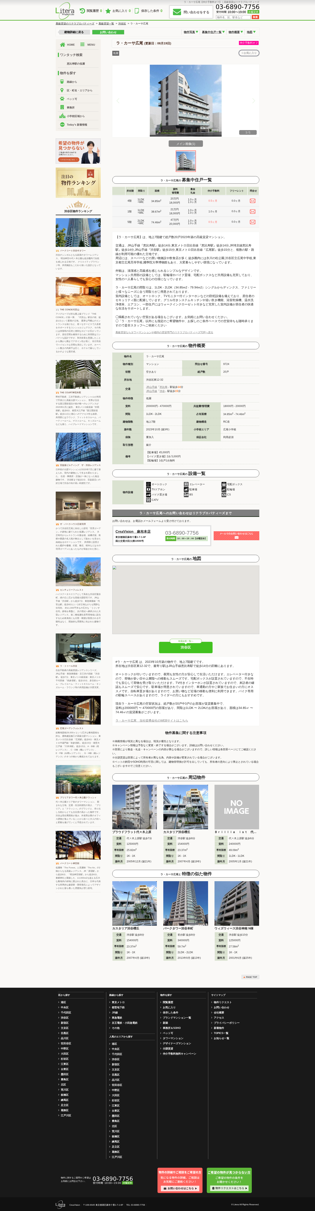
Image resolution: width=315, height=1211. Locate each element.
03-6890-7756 (182, 533)
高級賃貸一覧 (106, 23)
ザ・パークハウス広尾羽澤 (73, 524)
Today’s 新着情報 (77, 124)
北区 (63, 1084)
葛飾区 (65, 1110)
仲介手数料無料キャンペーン (179, 1053)
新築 (165, 1022)
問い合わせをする (196, 12)
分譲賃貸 (168, 1048)
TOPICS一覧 (221, 1033)
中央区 (65, 1007)
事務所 (71, 107)
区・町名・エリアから (80, 90)
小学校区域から (76, 116)
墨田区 (65, 1074)
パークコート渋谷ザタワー (73, 250)
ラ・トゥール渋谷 (68, 666)
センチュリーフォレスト (72, 590)
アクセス (219, 1017)
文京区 (65, 1027)
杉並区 (65, 1058)
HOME (71, 44)
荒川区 (65, 1089)
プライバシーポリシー (227, 1022)
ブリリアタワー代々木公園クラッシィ (78, 797)
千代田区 (66, 1012)
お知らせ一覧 (221, 1038)
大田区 (65, 1053)
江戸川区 (66, 1115)
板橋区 (65, 1094)
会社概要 (219, 1012)
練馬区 (65, 1099)
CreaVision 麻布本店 (133, 531)
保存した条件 (151, 11)
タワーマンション (173, 1038)
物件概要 (234, 32)
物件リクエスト (223, 1002)
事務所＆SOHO (172, 1027)
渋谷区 (122, 23)
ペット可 (72, 99)
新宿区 (65, 1022)
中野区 (65, 1048)
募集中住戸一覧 (212, 32)
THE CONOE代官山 (69, 309)
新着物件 (219, 1027)
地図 (249, 32)
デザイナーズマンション (177, 1043)
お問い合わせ (108, 32)
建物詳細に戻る (74, 32)
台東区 (65, 1069)
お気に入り (121, 11)
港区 (63, 1002)
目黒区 (65, 1033)
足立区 (65, 1105)
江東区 (65, 1063)
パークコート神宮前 (69, 863)
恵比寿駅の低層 (76, 63)
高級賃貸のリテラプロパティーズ (75, 23)
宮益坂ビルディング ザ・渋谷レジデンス (80, 465)
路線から (72, 81)
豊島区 (65, 1079)
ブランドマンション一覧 (177, 1017)
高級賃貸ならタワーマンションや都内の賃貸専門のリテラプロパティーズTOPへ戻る (164, 332)
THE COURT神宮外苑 (70, 392)
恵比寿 (163, 387)
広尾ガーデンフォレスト (72, 728)
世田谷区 (66, 1043)
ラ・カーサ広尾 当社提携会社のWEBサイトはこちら (152, 720)
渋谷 (162, 391)
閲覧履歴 (94, 11)
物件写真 (189, 32)
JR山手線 (151, 387)
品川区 (65, 1038)
